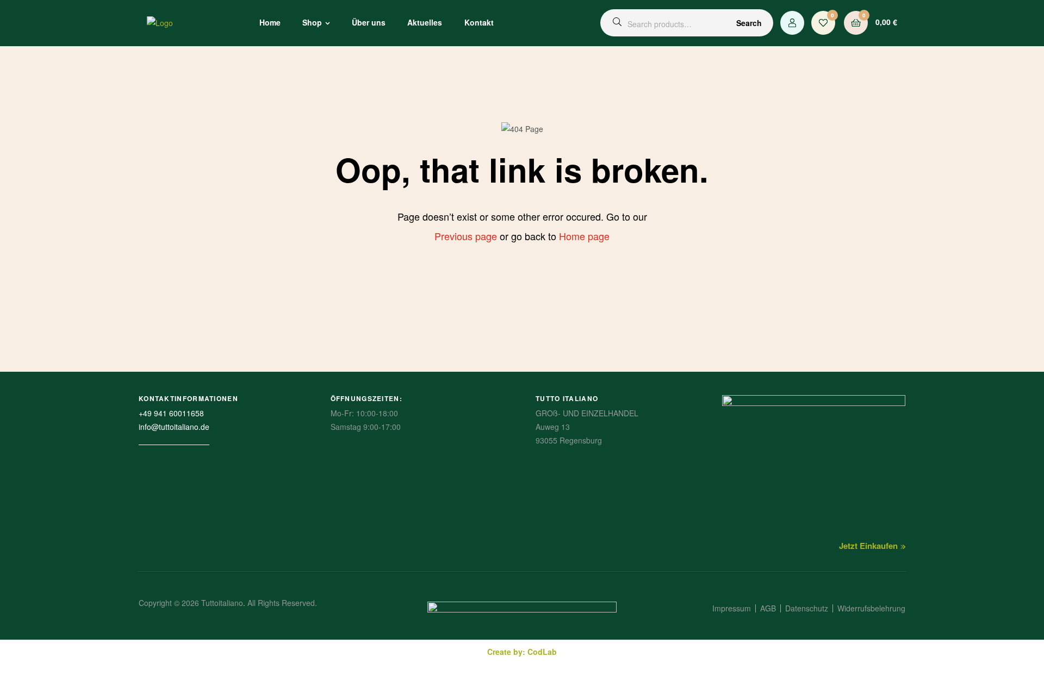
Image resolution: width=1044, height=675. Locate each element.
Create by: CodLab (522, 651)
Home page (584, 236)
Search (749, 22)
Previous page (465, 236)
